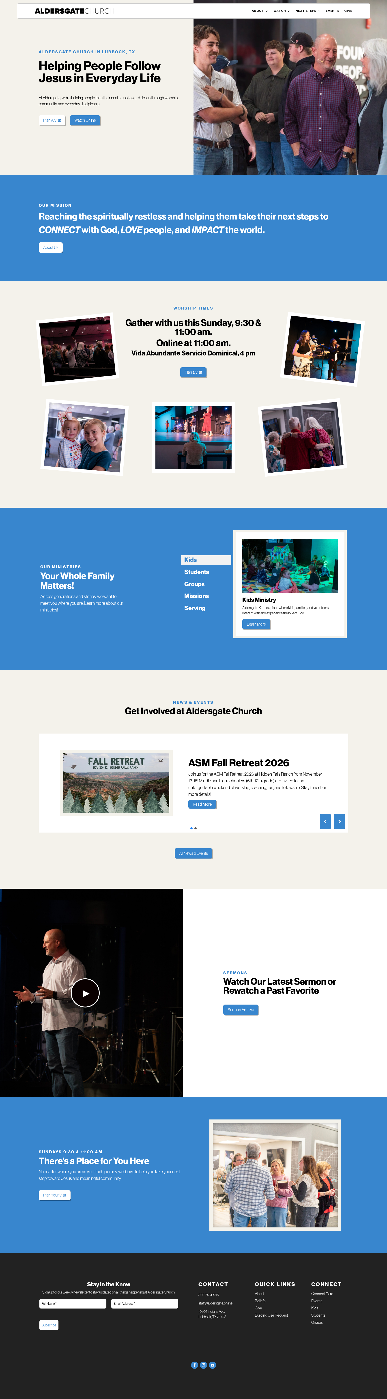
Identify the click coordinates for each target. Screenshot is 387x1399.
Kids (314, 1308)
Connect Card (322, 1294)
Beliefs (260, 1301)
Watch (279, 11)
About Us (50, 247)
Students (318, 1315)
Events (332, 11)
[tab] (206, 560)
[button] (193, 783)
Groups (317, 1323)
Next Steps (305, 11)
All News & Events (193, 853)
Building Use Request (271, 1315)
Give (348, 11)
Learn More (256, 624)
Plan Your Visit (54, 1195)
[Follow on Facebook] (194, 1365)
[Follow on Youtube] (212, 1365)
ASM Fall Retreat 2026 (238, 763)
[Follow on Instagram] (203, 1365)
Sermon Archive (241, 1009)
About (258, 11)
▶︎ (86, 993)
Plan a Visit (193, 372)
